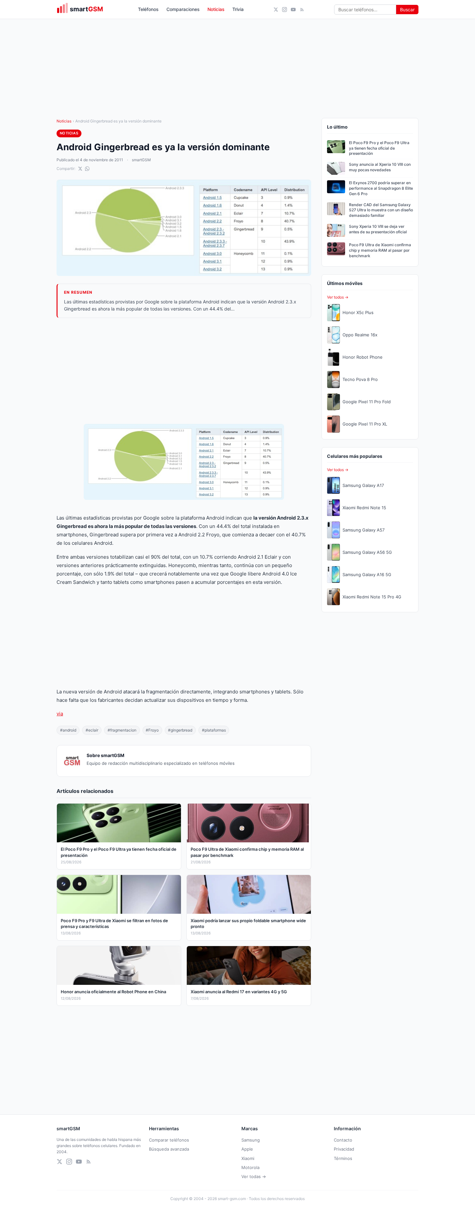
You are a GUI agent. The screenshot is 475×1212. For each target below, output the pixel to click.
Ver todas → (253, 1176)
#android (68, 730)
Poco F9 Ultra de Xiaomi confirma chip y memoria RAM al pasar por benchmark (380, 250)
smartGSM (141, 159)
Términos (343, 1158)
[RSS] (302, 9)
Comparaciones (183, 9)
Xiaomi (247, 1158)
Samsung (250, 1140)
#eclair (92, 730)
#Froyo (152, 730)
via (60, 714)
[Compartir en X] (80, 168)
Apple (247, 1149)
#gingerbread (180, 730)
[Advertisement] (184, 371)
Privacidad (344, 1149)
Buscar (407, 9)
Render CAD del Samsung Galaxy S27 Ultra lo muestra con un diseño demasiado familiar (381, 210)
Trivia (238, 9)
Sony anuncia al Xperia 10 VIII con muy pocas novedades (380, 167)
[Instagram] (284, 9)
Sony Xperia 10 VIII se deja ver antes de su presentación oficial (378, 229)
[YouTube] (293, 9)
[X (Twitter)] (275, 9)
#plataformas (214, 730)
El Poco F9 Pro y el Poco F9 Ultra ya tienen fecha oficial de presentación (379, 148)
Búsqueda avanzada (169, 1149)
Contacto (343, 1140)
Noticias (216, 9)
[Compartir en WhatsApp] (87, 168)
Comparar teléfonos (169, 1140)
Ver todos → (337, 297)
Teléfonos (148, 9)
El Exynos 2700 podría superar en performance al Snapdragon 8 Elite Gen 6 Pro (381, 188)
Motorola (250, 1167)
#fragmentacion (122, 730)
